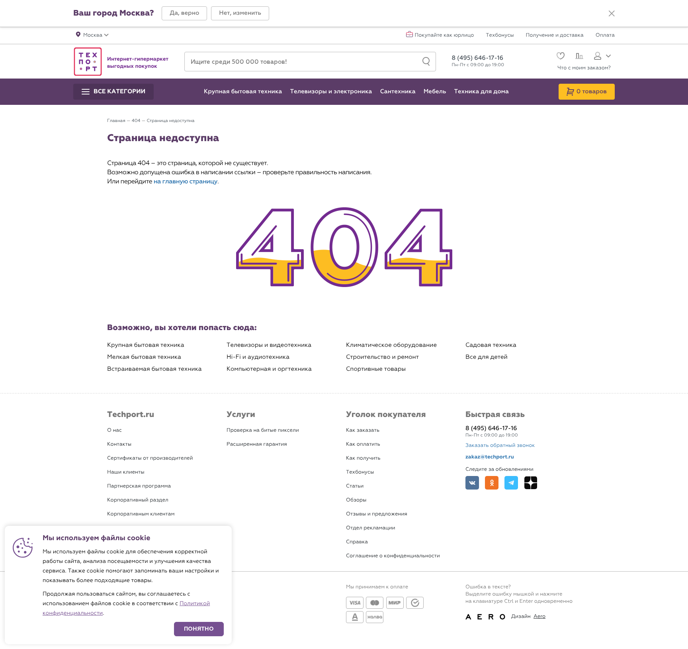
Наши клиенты (126, 472)
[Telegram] (511, 483)
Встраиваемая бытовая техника (154, 369)
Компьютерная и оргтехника (269, 369)
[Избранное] (560, 56)
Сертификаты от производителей (150, 458)
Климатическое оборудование (391, 345)
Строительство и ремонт (382, 357)
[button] (184, 13)
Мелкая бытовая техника (144, 357)
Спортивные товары (376, 369)
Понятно (199, 628)
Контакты (119, 444)
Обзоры (356, 500)
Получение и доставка (555, 35)
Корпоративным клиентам (140, 514)
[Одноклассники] (491, 483)
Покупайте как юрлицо (444, 35)
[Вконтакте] (472, 483)
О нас (114, 430)
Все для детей (486, 357)
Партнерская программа (139, 486)
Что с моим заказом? (584, 68)
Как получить (363, 458)
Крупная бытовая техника (145, 345)
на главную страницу (185, 181)
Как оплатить (363, 444)
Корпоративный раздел (137, 500)
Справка (357, 542)
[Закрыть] (611, 13)
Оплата (605, 35)
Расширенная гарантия (257, 444)
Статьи (355, 486)
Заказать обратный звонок (500, 445)
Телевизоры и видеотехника (269, 345)
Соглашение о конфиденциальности (393, 556)
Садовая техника (490, 345)
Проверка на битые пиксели (263, 430)
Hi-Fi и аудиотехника (258, 357)
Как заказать (362, 430)
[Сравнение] (578, 57)
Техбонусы (500, 35)
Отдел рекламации (370, 528)
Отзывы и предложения (376, 514)
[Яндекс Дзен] (531, 483)
